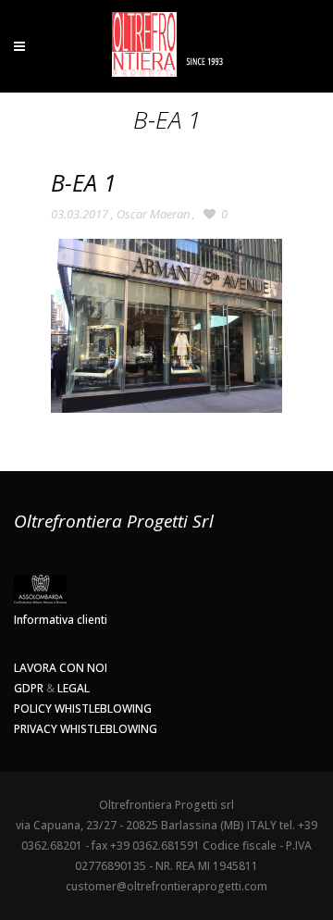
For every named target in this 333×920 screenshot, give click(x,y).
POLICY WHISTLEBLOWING (83, 708)
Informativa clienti (60, 620)
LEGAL (73, 688)
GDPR (28, 688)
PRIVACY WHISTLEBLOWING (85, 729)
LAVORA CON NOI (60, 668)
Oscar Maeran (153, 213)
